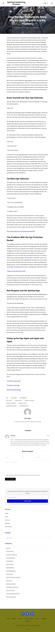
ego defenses (23, 397)
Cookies (37, 618)
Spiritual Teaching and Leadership (13, 577)
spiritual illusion (29, 400)
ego (7, 397)
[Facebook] (23, 613)
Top (28, 629)
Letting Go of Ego (27, 12)
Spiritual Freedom (10, 564)
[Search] (51, 3)
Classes (6, 513)
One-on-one (7, 520)
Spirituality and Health (10, 584)
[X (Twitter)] (27, 613)
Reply (48, 435)
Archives (20, 618)
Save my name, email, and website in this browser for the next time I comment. (23, 475)
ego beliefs (14, 397)
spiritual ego (18, 400)
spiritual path (28, 80)
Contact (27, 621)
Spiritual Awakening (10, 558)
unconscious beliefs (11, 405)
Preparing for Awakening (11, 554)
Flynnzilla (13, 435)
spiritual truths (23, 154)
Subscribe (43, 618)
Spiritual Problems (10, 567)
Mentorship (7, 523)
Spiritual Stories (9, 574)
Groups (6, 516)
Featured (8, 548)
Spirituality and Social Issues (12, 587)
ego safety (9, 400)
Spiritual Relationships (11, 571)
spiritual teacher (10, 403)
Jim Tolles (20, 27)
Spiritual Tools (9, 580)
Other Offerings (8, 526)
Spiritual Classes (9, 561)
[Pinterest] (32, 613)
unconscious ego (24, 405)
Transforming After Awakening (13, 593)
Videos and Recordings (11, 597)
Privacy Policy (29, 618)
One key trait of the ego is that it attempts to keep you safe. (24, 112)
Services (14, 618)
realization (36, 191)
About (8, 618)
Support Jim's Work (10, 590)
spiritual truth (23, 403)
